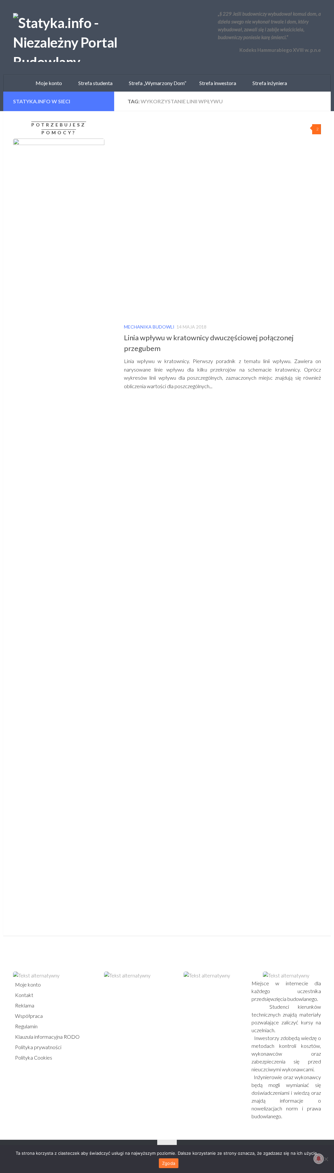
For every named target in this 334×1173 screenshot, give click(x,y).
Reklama (24, 1005)
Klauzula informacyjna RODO (47, 1037)
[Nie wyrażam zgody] (326, 1159)
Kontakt (23, 995)
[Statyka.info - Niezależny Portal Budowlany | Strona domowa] (86, 37)
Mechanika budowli (149, 327)
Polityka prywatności (37, 1047)
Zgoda (168, 1163)
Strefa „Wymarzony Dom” (156, 83)
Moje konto (27, 984)
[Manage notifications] (318, 1158)
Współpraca (28, 1016)
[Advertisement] (54, 684)
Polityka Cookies (33, 1057)
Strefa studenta (94, 83)
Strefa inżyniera (268, 83)
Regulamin (26, 1026)
